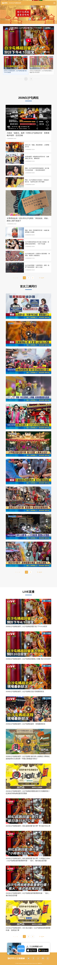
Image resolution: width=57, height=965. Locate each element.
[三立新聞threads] (47, 958)
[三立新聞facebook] (33, 958)
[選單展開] (54, 3)
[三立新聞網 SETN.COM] (16, 958)
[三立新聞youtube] (28, 958)
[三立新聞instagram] (38, 958)
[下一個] (31, 79)
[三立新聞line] (43, 958)
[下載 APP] (28, 949)
